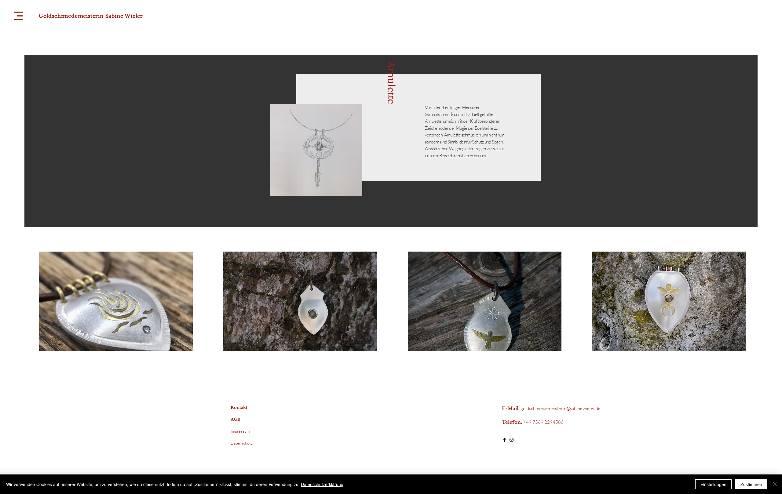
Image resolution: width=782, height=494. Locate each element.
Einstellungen (713, 484)
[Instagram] (511, 439)
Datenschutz (242, 443)
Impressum (240, 431)
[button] (18, 16)
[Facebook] (504, 439)
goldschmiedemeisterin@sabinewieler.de (561, 408)
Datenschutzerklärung (322, 484)
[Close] (774, 484)
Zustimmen (751, 484)
